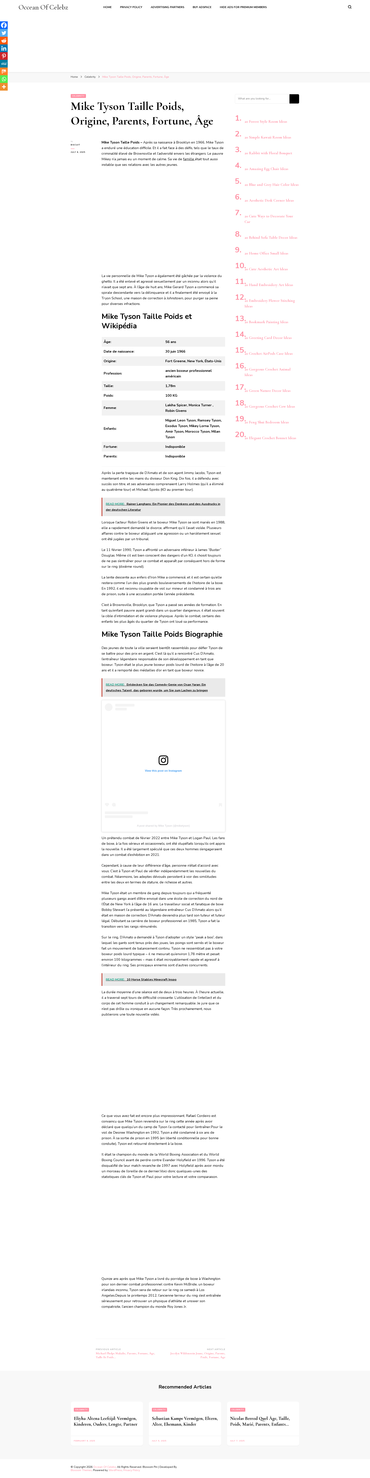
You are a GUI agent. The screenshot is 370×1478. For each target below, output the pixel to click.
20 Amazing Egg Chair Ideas (266, 169)
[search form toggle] (350, 7)
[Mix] (4, 71)
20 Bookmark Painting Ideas (266, 322)
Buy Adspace (202, 7)
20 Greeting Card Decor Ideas (268, 337)
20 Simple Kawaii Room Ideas (268, 137)
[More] (4, 87)
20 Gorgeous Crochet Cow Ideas (270, 406)
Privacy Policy (131, 7)
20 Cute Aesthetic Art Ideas (266, 269)
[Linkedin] (4, 48)
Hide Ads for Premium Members (243, 7)
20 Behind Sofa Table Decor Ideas (271, 237)
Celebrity (78, 96)
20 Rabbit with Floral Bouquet (268, 153)
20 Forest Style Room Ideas (266, 121)
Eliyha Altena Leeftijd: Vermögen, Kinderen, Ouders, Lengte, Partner (105, 1421)
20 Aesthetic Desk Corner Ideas (269, 200)
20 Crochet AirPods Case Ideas (269, 353)
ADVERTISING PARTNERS (167, 7)
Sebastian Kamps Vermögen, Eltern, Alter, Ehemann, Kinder (185, 1421)
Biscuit (75, 145)
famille (189, 159)
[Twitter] (4, 33)
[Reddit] (4, 40)
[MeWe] (4, 64)
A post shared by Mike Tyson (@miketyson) (163, 825)
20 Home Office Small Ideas (266, 253)
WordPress (115, 1470)
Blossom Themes (81, 1470)
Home (107, 7)
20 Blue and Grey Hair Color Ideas (272, 184)
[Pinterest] (4, 56)
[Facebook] (4, 25)
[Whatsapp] (4, 79)
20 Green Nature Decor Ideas (268, 390)
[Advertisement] (185, 40)
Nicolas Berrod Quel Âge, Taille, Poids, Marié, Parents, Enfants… (260, 1421)
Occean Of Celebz (43, 7)
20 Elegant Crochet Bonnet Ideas (270, 438)
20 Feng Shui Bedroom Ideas (267, 422)
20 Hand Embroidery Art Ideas (269, 285)
